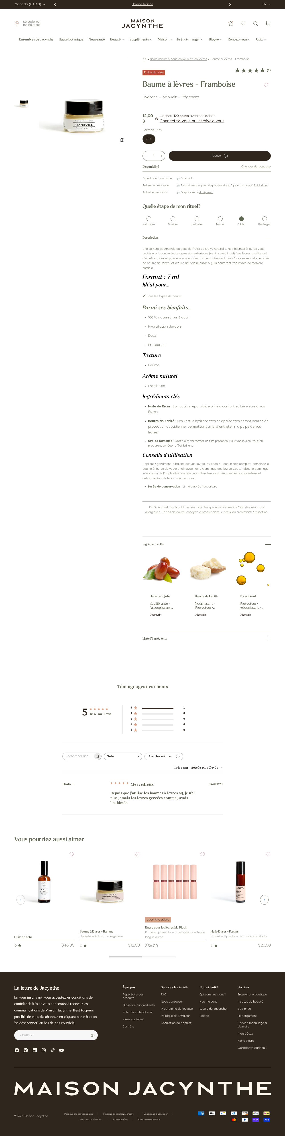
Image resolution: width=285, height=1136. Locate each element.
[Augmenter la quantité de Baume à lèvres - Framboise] (161, 156)
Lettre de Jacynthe (213, 1009)
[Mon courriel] (93, 1035)
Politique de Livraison (175, 1016)
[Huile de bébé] (44, 882)
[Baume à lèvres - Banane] (110, 882)
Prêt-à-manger (188, 39)
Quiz (259, 39)
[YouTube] (61, 1050)
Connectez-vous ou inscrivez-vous (192, 121)
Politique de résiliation (92, 1120)
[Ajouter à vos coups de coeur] (266, 85)
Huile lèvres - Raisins (224, 931)
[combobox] (123, 756)
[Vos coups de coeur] (243, 23)
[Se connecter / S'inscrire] (230, 23)
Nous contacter (172, 1002)
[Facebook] (17, 1050)
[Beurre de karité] (207, 569)
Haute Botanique (71, 39)
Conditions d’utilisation (156, 1114)
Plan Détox (245, 1034)
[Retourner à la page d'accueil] (142, 1089)
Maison (163, 39)
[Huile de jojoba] (161, 569)
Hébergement (247, 1016)
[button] (69, 857)
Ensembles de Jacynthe (36, 39)
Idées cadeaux (133, 1019)
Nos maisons (208, 1002)
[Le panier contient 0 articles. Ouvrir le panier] (268, 23)
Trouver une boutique (252, 994)
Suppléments (139, 39)
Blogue (214, 39)
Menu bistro (246, 1041)
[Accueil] (144, 59)
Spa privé (244, 1009)
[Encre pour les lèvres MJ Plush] (175, 882)
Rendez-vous (237, 39)
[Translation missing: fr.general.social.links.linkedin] (34, 1050)
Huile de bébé (23, 937)
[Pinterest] (25, 1050)
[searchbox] (78, 756)
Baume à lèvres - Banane (96, 931)
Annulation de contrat (176, 1023)
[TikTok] (52, 1050)
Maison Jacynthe (36, 1116)
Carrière (128, 1026)
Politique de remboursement (118, 1114)
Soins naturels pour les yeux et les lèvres (178, 59)
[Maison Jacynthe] (142, 23)
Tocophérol (248, 596)
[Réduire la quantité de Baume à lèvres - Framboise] (146, 156)
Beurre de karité (206, 596)
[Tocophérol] (252, 569)
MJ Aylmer (261, 185)
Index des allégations (137, 1012)
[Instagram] (43, 1050)
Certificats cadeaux (252, 1048)
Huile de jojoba (160, 596)
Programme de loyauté (177, 1009)
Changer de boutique (256, 166)
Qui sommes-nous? (213, 994)
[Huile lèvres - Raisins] (241, 882)
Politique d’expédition (149, 1120)
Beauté (115, 39)
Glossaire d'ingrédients (139, 1005)
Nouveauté (97, 39)
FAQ (163, 994)
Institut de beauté (250, 1002)
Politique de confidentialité (79, 1114)
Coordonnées (120, 1120)
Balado (204, 1016)
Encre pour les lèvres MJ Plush (166, 927)
